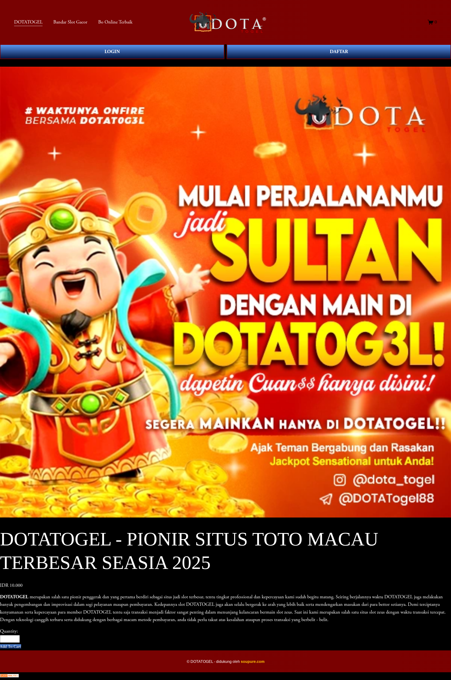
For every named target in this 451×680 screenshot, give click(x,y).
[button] (10, 646)
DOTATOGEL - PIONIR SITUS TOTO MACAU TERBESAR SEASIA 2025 (84, 63)
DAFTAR (339, 51)
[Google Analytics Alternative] (225, 676)
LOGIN (112, 51)
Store (5, 63)
